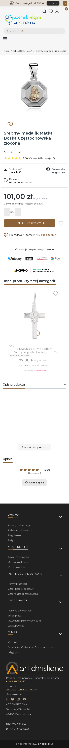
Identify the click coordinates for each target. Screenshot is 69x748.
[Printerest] (12, 699)
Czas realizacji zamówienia (23, 593)
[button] (34, 447)
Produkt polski (12, 152)
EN (14, 30)
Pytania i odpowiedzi (20, 530)
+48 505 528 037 (46, 234)
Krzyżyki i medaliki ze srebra (51, 51)
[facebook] (7, 699)
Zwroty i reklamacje (19, 525)
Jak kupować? (16, 625)
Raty (10, 540)
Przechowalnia (16, 567)
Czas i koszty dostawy (20, 588)
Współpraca (14, 615)
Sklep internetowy (33, 743)
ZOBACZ (53, 3)
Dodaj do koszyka (29, 223)
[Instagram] (18, 699)
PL (7, 30)
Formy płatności (17, 583)
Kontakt (12, 642)
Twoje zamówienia (18, 557)
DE (22, 30)
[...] (34, 87)
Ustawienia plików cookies (23, 620)
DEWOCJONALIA (22, 51)
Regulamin (14, 535)
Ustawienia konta (18, 562)
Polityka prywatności (20, 610)
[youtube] (24, 699)
